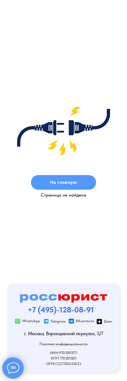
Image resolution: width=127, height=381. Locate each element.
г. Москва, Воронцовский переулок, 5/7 (63, 334)
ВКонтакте (85, 320)
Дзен (108, 321)
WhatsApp (31, 320)
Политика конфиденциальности (63, 343)
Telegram (58, 321)
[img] (17, 321)
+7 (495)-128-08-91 (61, 309)
